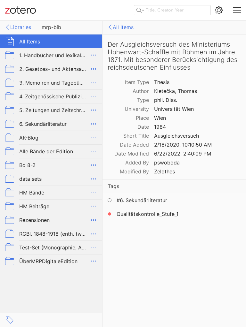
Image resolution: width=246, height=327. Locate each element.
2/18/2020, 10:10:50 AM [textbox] (183, 144)
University (137, 109)
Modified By (134, 171)
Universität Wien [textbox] (174, 109)
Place (142, 118)
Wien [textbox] (160, 118)
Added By (137, 162)
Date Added (134, 144)
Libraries (20, 27)
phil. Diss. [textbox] (165, 100)
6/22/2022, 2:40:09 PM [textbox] (182, 153)
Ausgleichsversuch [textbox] (176, 136)
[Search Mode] (140, 10)
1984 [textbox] (160, 127)
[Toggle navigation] (237, 10)
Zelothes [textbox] (164, 171)
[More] (93, 55)
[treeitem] (51, 41)
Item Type (137, 82)
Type (143, 100)
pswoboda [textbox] (167, 162)
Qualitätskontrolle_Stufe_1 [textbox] (147, 214)
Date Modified (131, 153)
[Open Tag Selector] (9, 320)
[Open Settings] (219, 10)
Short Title (136, 136)
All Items (123, 27)
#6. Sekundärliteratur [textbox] (142, 200)
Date (143, 127)
